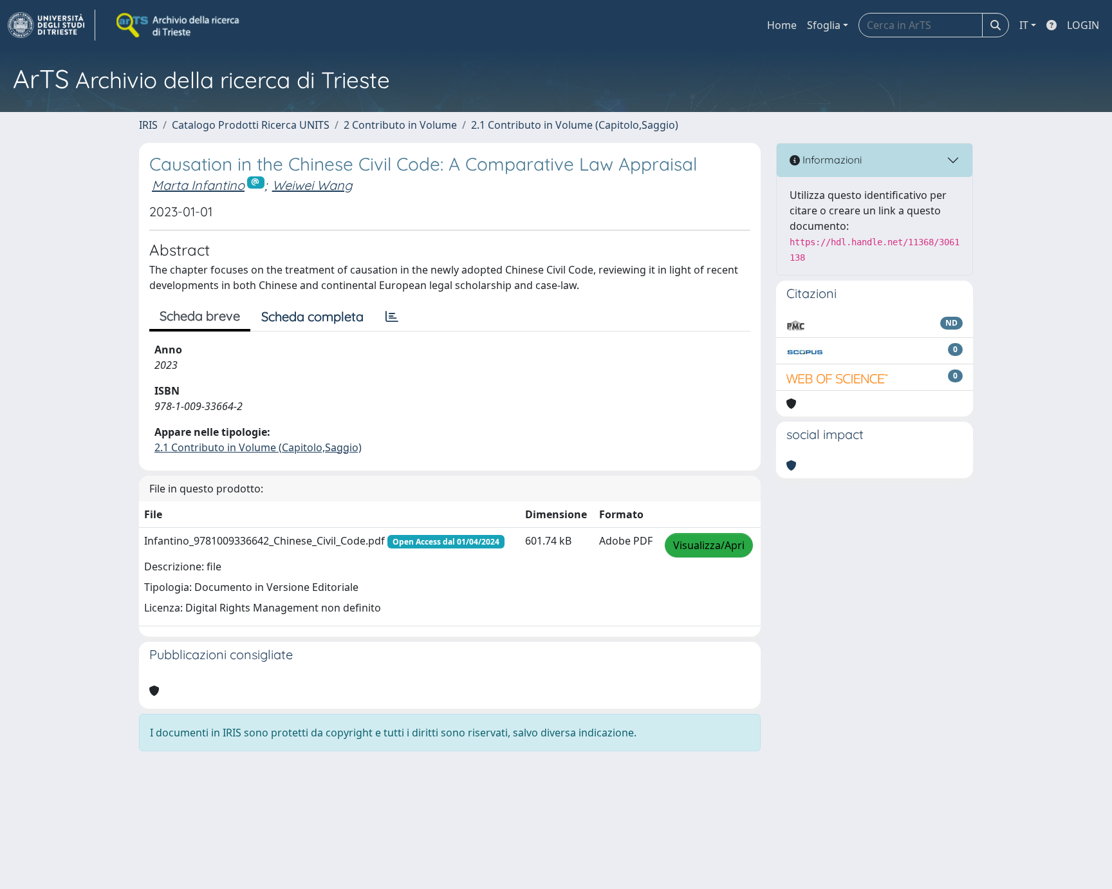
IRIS (148, 125)
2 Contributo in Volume (400, 125)
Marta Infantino (198, 185)
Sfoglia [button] (823, 25)
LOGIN (1083, 25)
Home (782, 25)
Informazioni (831, 159)
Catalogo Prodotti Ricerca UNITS (250, 125)
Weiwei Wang (312, 185)
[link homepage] (51, 25)
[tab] (392, 316)
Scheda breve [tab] (200, 316)
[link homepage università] (179, 25)
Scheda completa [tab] (312, 316)
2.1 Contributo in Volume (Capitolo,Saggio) (574, 125)
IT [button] (1023, 25)
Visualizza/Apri (709, 545)
